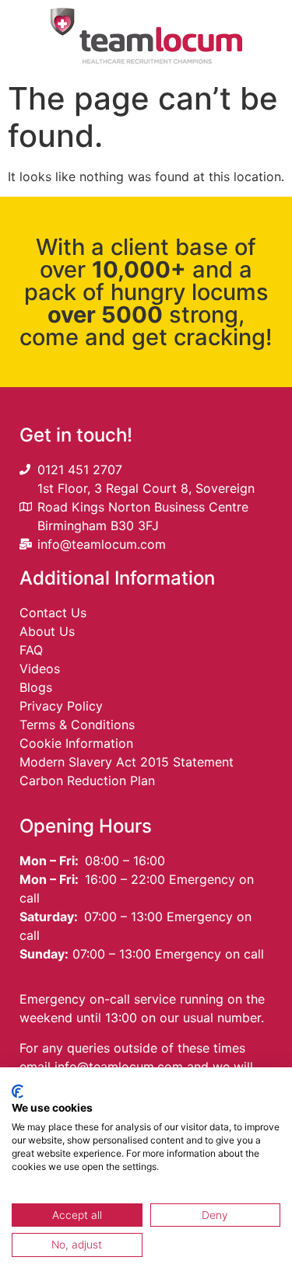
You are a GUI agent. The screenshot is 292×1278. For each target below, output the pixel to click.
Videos (39, 668)
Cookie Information (76, 743)
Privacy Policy (61, 706)
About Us (47, 631)
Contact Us (52, 612)
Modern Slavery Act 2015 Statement (126, 762)
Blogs (35, 687)
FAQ (31, 650)
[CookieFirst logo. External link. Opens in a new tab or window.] (17, 1091)
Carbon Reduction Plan (87, 780)
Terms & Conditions (77, 724)
